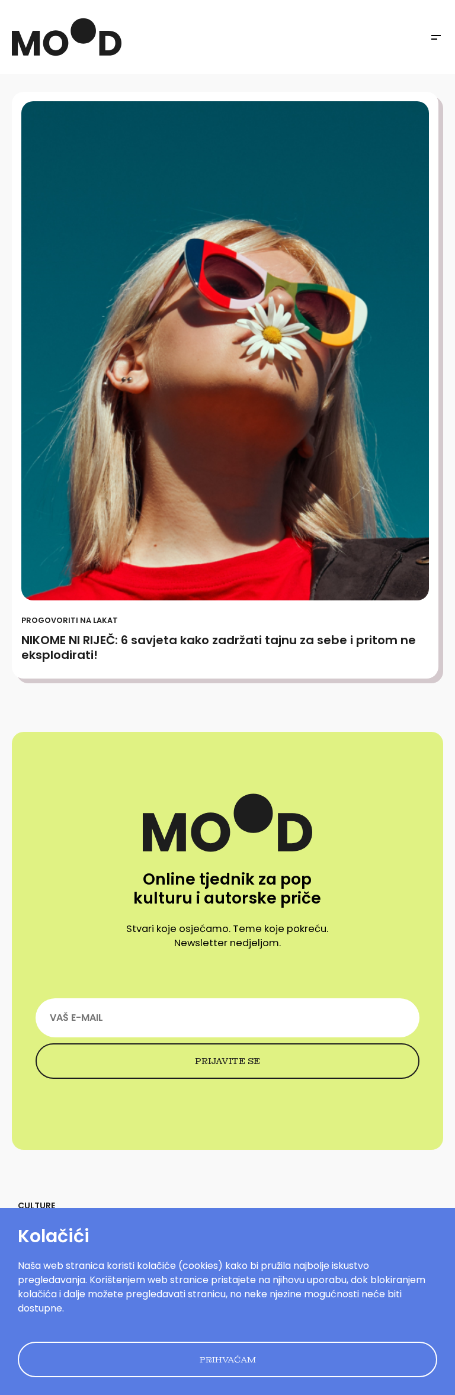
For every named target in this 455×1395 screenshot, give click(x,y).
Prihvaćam (228, 1359)
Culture (36, 1205)
